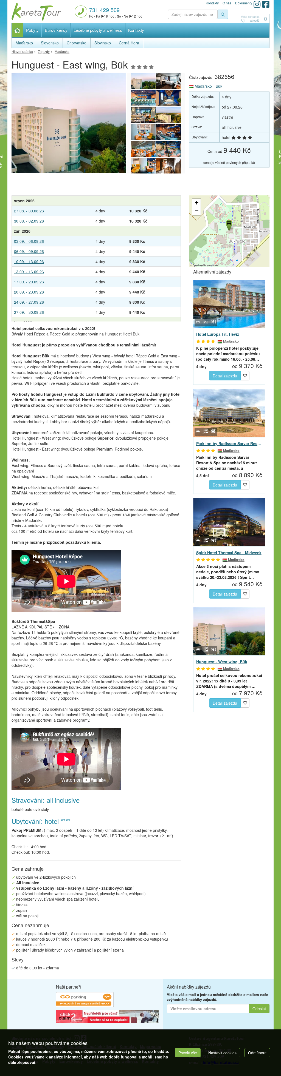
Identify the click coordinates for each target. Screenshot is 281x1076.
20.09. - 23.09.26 (29, 292)
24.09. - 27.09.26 (29, 302)
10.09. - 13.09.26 (29, 261)
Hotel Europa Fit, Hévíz (217, 334)
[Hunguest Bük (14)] (168, 115)
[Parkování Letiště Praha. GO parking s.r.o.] (85, 1000)
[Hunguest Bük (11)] (86, 123)
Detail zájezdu (225, 375)
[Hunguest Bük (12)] (168, 132)
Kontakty (136, 30)
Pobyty (32, 30)
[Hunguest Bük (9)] (168, 149)
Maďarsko (202, 86)
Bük (219, 86)
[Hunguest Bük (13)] (143, 132)
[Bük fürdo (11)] (168, 166)
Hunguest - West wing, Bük (221, 661)
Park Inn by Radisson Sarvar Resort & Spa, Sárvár (229, 443)
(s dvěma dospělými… (229, 681)
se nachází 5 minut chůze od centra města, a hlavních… (226, 462)
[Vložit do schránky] (245, 375)
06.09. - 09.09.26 (29, 251)
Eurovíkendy (56, 30)
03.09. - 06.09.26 (29, 241)
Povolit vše (187, 1052)
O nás (227, 3)
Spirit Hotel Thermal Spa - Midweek (229, 552)
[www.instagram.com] (257, 4)
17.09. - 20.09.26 (29, 281)
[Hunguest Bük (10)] (143, 149)
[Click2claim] (107, 1017)
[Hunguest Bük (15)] (143, 115)
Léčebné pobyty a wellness (98, 30)
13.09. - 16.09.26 (29, 271)
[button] (228, 224)
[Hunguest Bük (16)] (168, 98)
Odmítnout (257, 1052)
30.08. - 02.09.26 (29, 221)
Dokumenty (243, 3)
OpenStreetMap (200, 265)
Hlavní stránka (17, 30)
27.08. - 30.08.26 (29, 211)
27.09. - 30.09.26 (29, 312)
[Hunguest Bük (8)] (143, 166)
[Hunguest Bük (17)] (143, 98)
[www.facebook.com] (265, 4)
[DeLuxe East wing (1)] (168, 81)
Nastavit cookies (222, 1052)
